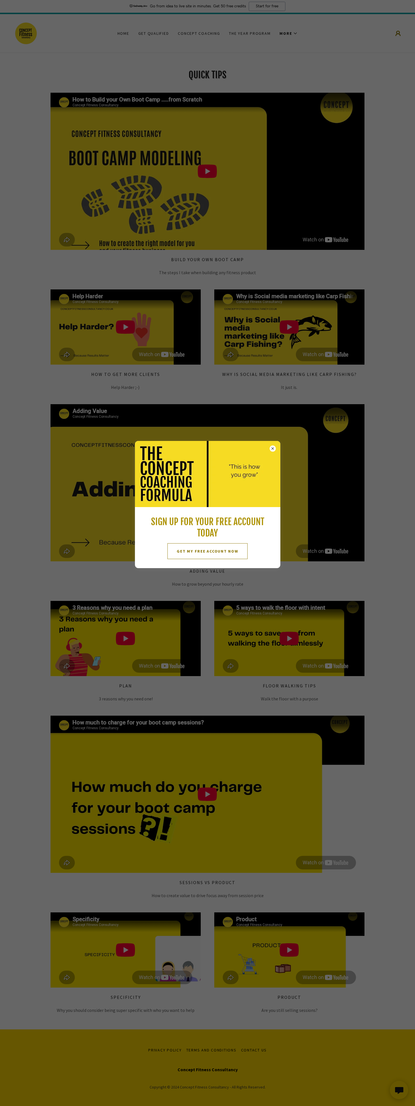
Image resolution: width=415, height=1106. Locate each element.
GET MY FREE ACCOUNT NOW (207, 551)
